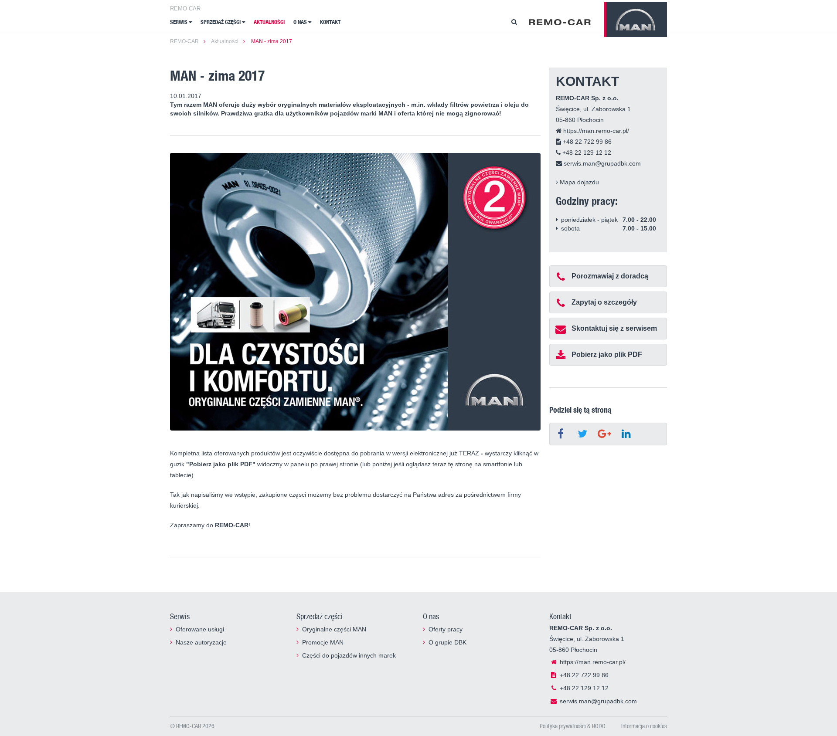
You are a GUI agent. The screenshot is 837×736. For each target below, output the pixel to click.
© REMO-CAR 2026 (192, 725)
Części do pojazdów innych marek (349, 655)
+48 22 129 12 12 (586, 152)
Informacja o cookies (644, 725)
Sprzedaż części (221, 22)
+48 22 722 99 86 (586, 141)
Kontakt (330, 22)
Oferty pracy (446, 629)
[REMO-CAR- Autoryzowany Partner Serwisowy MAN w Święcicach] (560, 21)
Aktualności (269, 22)
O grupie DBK (447, 642)
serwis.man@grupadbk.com (601, 163)
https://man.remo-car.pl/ (595, 130)
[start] (635, 19)
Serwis (179, 22)
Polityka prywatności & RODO (573, 725)
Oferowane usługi (200, 629)
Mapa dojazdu (578, 182)
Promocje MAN (323, 642)
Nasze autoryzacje (201, 642)
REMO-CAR (185, 8)
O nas (300, 22)
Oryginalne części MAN (334, 629)
